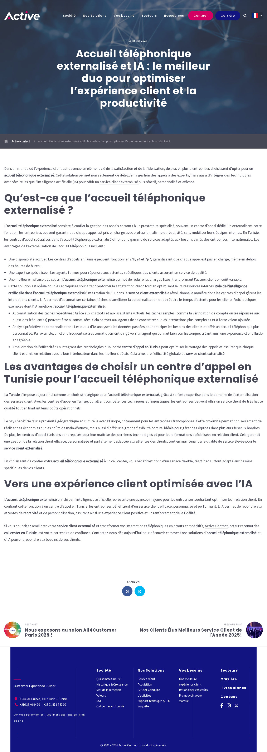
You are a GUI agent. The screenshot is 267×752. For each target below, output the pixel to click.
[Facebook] (221, 706)
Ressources (174, 16)
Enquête (143, 706)
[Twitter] (236, 706)
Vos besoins (124, 16)
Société (69, 16)
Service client (146, 679)
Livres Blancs (233, 688)
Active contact (20, 141)
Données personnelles (29, 714)
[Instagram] (229, 706)
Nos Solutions (94, 16)
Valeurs (101, 695)
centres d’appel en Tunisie (68, 401)
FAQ (48, 714)
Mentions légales (65, 714)
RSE (99, 701)
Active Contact (216, 525)
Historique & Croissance (112, 684)
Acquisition (145, 684)
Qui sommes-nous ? (109, 679)
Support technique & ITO (154, 701)
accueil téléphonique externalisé (86, 239)
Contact (201, 16)
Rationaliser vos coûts (193, 690)
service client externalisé (119, 181)
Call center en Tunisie (110, 706)
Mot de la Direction (108, 690)
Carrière (228, 16)
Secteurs (149, 16)
